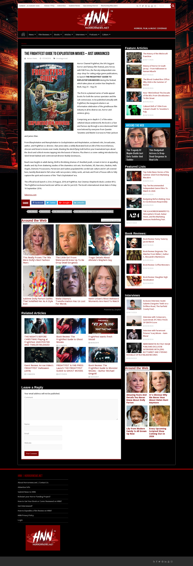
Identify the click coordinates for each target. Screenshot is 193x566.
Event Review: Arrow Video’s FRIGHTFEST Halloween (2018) (38, 368)
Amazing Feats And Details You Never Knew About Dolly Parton (137, 399)
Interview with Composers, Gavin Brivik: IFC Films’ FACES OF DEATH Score (155, 320)
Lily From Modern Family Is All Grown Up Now (137, 431)
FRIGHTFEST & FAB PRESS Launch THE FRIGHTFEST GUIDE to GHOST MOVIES (69, 368)
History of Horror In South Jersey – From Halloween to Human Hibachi (155, 68)
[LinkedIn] (149, 6)
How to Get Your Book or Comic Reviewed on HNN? (40, 501)
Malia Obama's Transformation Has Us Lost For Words (70, 301)
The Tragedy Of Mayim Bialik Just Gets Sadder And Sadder (135, 154)
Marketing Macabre (109, 6)
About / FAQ (49, 6)
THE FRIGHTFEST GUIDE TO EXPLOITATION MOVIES (93, 212)
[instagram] (155, 6)
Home (24, 44)
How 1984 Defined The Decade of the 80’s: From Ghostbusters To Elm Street (156, 95)
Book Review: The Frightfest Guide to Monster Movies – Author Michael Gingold (103, 369)
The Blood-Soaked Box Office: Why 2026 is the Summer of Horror (156, 82)
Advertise (61, 6)
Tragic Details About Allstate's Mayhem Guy (100, 258)
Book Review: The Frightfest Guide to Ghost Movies (69, 339)
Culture (105, 34)
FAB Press (33, 212)
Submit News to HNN (27, 492)
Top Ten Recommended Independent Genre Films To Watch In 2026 (155, 188)
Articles (68, 34)
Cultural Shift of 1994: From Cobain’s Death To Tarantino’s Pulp (156, 109)
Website (27, 443)
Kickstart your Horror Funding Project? (34, 496)
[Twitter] (143, 6)
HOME (23, 34)
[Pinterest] (146, 6)
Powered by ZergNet (112, 310)
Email (26, 433)
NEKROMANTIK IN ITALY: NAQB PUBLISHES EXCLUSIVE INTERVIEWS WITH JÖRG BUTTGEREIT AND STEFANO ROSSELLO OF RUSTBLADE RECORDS (148, 349)
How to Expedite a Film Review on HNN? (35, 511)
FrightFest (45, 212)
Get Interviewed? (25, 506)
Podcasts (93, 34)
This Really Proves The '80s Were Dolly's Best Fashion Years (37, 260)
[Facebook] (140, 6)
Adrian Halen (32, 58)
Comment (28, 397)
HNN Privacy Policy (26, 515)
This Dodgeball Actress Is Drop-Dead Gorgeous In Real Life (158, 154)
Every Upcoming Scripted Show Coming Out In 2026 (157, 432)
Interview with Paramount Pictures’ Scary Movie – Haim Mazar (155, 333)
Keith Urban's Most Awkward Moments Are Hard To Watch (104, 300)
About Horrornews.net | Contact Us (33, 482)
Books (57, 34)
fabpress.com (30, 195)
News (31, 34)
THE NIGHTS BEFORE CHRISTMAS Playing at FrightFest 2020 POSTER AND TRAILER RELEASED (37, 340)
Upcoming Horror (90, 6)
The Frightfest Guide (62, 212)
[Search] (173, 5)
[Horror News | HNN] (96, 19)
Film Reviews (44, 34)
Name (27, 424)
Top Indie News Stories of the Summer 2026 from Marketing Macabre (156, 175)
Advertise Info (24, 487)
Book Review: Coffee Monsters (156, 265)
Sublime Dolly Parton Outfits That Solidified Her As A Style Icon (38, 301)
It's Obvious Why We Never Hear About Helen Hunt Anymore (158, 399)
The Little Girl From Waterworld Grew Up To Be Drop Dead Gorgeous (70, 260)
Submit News (74, 6)
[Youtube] (152, 6)
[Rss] (137, 6)
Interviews (80, 34)
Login (20, 520)
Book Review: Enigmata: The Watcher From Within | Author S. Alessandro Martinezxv (156, 254)
